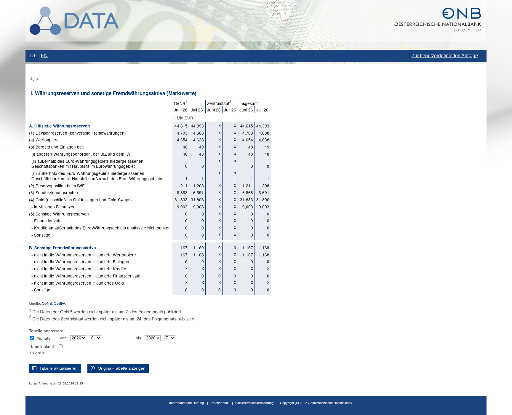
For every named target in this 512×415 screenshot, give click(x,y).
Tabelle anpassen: (46, 331)
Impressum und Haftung (186, 403)
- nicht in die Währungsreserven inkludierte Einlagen (79, 261)
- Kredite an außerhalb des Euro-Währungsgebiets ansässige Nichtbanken (100, 228)
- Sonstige (39, 235)
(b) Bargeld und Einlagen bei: (56, 147)
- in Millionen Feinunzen (52, 207)
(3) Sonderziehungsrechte (53, 192)
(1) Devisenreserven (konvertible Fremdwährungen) (77, 133)
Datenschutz (219, 403)
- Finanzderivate (45, 221)
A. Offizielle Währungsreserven (59, 126)
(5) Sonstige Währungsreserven (59, 214)
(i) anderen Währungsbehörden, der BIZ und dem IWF (81, 154)
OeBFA (59, 303)
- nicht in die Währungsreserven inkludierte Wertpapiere (82, 255)
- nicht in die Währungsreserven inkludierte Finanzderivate (84, 276)
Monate (43, 338)
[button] (34, 79)
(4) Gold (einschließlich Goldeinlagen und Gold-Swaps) (80, 199)
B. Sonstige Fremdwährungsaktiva (62, 247)
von (63, 338)
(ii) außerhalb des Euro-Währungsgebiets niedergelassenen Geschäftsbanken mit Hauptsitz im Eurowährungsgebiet (86, 163)
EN (44, 55)
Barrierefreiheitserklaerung (254, 403)
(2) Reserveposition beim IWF (56, 186)
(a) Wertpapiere (44, 140)
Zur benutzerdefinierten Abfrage (445, 55)
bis (138, 338)
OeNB (47, 303)
